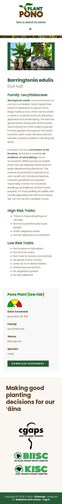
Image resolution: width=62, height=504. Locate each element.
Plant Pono (31, 10)
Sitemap (39, 496)
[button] (31, 29)
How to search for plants (31, 22)
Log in (46, 499)
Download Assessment (28, 363)
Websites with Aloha (28, 499)
